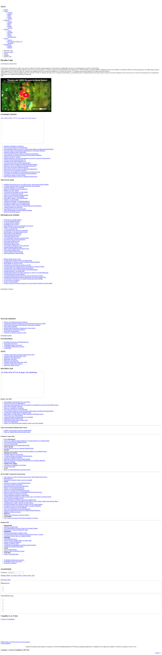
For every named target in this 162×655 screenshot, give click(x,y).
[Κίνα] (15, 642)
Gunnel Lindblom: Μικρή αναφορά (13, 251)
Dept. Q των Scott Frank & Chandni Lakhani (16, 195)
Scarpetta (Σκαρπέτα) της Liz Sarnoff (14, 187)
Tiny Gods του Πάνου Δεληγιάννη (13, 484)
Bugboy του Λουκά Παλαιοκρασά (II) (14, 489)
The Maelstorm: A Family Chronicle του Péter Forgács (18, 503)
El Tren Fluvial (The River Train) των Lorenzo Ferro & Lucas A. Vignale (23, 534)
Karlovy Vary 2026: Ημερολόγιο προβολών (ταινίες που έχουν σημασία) (23, 423)
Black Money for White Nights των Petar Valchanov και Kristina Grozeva (23, 414)
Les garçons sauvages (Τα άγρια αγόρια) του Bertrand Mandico (21, 269)
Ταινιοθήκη (10, 43)
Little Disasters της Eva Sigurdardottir (14, 196)
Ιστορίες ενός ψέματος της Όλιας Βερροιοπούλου (17, 483)
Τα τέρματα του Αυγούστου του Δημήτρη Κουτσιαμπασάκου (20, 173)
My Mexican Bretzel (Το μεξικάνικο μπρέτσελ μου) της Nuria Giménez (23, 504)
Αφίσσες (9, 40)
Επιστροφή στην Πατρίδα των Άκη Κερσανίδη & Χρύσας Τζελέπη (22, 172)
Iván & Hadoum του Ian (10, 539)
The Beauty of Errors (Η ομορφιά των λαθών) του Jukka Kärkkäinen (22, 506)
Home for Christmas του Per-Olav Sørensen (15, 189)
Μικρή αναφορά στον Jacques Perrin (14, 253)
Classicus (9, 12)
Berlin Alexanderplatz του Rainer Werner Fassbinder (18, 210)
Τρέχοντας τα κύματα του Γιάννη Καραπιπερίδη (17, 490)
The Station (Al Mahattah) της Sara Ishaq (15, 465)
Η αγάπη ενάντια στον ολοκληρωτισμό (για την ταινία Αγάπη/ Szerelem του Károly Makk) (28, 283)
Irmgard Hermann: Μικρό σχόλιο (13, 247)
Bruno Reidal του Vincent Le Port (13, 263)
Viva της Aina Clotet (9, 466)
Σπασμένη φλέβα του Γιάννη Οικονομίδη (15, 152)
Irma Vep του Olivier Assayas (12, 212)
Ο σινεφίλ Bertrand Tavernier (12, 221)
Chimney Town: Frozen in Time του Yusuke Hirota (17, 430)
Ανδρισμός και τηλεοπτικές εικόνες (13, 193)
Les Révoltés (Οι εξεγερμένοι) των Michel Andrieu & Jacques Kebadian (23, 278)
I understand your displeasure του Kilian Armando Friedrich (20, 545)
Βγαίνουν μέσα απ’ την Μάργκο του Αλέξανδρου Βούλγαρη (20, 166)
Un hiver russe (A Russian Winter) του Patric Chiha (17, 540)
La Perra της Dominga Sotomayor (13, 457)
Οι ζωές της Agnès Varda (11, 229)
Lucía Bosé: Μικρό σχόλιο (11, 242)
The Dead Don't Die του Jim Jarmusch (14, 274)
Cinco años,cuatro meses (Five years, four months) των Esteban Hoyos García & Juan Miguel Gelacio (31, 405)
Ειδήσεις (9, 46)
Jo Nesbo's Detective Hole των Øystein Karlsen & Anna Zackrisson (22, 186)
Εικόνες (6, 38)
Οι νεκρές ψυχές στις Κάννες (12, 280)
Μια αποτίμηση (8, 478)
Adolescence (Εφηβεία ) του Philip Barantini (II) (17, 202)
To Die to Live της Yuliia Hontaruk (13, 415)
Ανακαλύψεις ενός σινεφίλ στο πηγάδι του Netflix (17, 265)
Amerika (9, 18)
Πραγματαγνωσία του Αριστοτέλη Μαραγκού (16, 486)
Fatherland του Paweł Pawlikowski (13, 418)
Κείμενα (6, 29)
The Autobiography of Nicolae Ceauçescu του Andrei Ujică (20, 499)
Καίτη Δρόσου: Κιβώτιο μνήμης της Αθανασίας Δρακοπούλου (20, 169)
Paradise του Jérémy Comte (11, 543)
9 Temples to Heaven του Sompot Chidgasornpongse (18, 456)
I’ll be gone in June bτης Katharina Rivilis (15, 442)
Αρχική (6, 9)
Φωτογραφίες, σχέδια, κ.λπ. (14, 41)
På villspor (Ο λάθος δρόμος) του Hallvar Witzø (17, 204)
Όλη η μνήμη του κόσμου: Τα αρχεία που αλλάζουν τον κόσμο (21, 518)
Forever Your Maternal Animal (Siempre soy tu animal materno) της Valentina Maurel (26, 440)
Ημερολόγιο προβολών (10, 563)
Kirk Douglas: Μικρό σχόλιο (12, 244)
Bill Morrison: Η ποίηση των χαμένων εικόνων (16, 515)
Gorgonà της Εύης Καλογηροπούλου (14, 160)
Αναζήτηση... (4, 572)
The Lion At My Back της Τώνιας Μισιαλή (15, 147)
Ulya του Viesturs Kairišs (11, 444)
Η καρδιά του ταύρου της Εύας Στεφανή (14, 175)
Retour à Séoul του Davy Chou (12, 259)
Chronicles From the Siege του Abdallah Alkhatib (17, 536)
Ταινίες (6, 11)
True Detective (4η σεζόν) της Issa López (15, 209)
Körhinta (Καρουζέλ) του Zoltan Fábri (14, 271)
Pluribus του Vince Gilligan (11, 190)
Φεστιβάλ (10, 32)
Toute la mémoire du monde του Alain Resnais (16, 495)
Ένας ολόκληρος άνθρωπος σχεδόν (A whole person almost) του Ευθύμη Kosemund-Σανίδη (28, 149)
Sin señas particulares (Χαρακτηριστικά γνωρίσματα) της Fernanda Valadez (24, 266)
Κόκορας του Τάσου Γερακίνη (12, 156)
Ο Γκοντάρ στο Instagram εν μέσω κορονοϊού (16, 245)
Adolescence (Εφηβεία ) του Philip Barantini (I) (16, 201)
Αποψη (9, 31)
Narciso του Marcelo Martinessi (12, 542)
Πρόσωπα (6, 20)
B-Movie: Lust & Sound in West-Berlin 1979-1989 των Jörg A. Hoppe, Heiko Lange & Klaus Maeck (31, 501)
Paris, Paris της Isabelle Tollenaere (13, 406)
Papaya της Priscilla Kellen (11, 554)
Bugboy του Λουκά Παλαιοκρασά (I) (14, 487)
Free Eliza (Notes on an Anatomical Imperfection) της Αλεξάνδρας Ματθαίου (24, 150)
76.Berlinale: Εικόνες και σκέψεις (13, 561)
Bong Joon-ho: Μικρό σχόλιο (12, 241)
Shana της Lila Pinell (9, 462)
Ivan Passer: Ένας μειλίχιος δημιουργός (14, 239)
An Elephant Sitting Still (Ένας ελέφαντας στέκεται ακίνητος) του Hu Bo (23, 275)
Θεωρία (9, 35)
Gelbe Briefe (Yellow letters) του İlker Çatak (16, 420)
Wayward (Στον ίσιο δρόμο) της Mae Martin (16, 192)
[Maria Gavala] (18, 575)
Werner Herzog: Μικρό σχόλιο (12, 235)
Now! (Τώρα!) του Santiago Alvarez (14, 498)
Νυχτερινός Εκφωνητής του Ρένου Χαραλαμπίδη (17, 163)
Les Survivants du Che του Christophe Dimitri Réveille (18, 448)
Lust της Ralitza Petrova (10, 549)
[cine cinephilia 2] (6, 643)
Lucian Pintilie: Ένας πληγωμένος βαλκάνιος (16, 230)
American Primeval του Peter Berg (13, 207)
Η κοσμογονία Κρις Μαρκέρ (11, 222)
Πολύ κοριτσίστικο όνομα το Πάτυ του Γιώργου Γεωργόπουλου (21, 153)
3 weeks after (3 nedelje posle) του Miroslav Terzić (17, 412)
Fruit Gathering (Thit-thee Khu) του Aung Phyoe (17, 402)
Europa (9, 17)
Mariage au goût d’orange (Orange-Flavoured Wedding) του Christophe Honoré (25, 451)
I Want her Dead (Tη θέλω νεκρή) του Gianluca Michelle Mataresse (22, 510)
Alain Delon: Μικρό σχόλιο (11, 236)
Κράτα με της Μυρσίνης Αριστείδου (14, 146)
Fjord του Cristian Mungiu (11, 421)
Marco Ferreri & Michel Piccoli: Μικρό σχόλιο (16, 248)
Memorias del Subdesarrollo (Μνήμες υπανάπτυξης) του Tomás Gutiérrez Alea (25, 277)
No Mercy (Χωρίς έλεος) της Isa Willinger (15, 507)
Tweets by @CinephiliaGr (8, 619)
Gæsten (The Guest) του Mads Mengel (14, 403)
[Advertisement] (20, 3)
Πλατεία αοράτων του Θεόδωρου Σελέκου (15, 493)
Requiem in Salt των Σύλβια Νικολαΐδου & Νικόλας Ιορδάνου (20, 164)
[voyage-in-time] (5, 579)
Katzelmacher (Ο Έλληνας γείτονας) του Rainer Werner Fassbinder (22, 262)
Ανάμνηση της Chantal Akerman (12, 219)
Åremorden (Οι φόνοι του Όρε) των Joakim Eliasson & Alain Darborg (23, 205)
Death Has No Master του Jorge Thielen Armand (17, 459)
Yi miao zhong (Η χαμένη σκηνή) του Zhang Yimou (18, 260)
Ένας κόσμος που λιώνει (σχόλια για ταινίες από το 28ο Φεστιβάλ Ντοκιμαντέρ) (25, 477)
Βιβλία (9, 34)
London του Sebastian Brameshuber (13, 546)
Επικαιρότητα (7, 44)
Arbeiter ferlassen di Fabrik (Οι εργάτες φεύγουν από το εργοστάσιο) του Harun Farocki (27, 496)
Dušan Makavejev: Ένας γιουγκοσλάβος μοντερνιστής (18, 226)
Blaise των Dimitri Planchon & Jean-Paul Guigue (17, 432)
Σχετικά (157, 653)
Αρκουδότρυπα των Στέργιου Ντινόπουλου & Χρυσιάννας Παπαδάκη (23, 155)
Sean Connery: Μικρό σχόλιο (12, 250)
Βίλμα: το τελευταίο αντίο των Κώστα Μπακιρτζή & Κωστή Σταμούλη (23, 492)
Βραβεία (9, 47)
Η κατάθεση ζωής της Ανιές (11, 224)
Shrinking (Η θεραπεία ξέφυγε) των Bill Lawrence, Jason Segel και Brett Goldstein (26, 184)
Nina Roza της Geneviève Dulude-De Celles (16, 530)
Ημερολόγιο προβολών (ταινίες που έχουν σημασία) (18, 480)
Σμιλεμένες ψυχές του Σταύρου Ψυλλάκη (15, 170)
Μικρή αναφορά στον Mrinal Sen (13, 233)
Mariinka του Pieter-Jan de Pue (12, 512)
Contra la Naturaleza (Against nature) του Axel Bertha (18, 417)
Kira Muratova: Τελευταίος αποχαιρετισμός (15, 232)
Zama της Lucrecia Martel (11, 281)
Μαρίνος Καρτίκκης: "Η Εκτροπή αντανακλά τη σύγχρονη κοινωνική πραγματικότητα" (27, 158)
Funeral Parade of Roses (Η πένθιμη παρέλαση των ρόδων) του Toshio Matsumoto (26, 272)
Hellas (9, 15)
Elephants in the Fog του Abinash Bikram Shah (16, 445)
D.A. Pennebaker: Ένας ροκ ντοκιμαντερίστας (16, 238)
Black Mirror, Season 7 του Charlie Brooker (16, 198)
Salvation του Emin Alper (11, 527)
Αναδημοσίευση (11, 37)
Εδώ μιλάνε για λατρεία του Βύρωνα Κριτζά (16, 167)
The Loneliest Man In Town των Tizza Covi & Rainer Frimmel (21, 528)
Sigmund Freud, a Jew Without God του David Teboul (18, 268)
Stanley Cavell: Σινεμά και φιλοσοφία (14, 227)
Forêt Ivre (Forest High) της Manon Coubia (15, 533)
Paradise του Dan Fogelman (11, 199)
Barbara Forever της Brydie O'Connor (14, 551)
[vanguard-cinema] (6, 335)
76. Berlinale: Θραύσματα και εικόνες (14, 560)
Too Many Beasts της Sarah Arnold (13, 454)
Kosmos (9, 14)
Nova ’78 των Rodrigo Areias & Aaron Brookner (17, 509)
